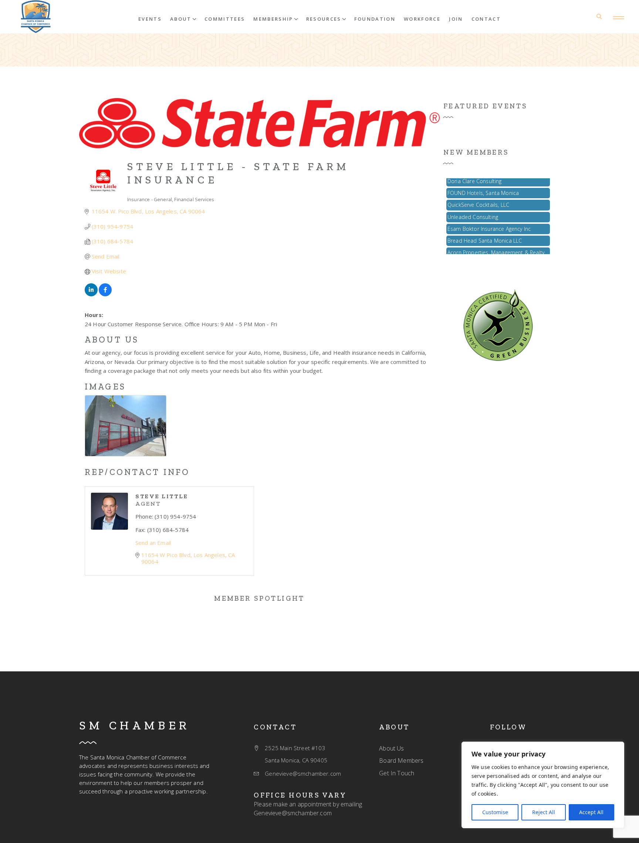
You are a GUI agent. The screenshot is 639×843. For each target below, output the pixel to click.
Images (105, 386)
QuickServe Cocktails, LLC (478, 199)
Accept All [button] (591, 812)
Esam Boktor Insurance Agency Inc (489, 223)
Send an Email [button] (153, 542)
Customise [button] (495, 812)
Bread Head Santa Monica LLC (484, 235)
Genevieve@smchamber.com (293, 813)
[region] (543, 785)
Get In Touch (396, 773)
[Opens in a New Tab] (91, 294)
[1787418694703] (36, 16)
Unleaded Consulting (472, 211)
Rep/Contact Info (137, 472)
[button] (183, 18)
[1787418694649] (498, 324)
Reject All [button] (543, 812)
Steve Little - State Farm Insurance (238, 173)
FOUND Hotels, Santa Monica (483, 187)
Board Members (401, 760)
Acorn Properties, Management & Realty (495, 247)
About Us (112, 339)
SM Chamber (134, 725)
